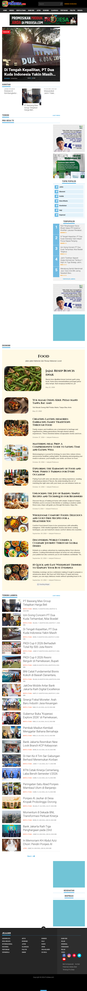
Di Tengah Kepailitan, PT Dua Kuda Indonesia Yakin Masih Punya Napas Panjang (71, 239)
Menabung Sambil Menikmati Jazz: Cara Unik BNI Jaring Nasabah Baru (71, 271)
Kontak (77, 964)
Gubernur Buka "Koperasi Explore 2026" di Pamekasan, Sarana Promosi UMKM (40, 717)
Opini (43, 947)
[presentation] (54, 32)
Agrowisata (6, 938)
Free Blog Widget (44, 584)
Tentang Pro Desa (68, 969)
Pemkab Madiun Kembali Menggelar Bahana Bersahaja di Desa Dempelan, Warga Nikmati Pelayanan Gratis (40, 731)
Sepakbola (5, 952)
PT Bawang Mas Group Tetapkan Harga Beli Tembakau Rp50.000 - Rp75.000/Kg (31, 107)
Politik (72, 10)
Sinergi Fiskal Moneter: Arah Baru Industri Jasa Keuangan (40, 701)
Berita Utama (21, 10)
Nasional (5, 947)
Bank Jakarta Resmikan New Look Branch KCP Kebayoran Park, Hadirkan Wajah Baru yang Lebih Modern (40, 745)
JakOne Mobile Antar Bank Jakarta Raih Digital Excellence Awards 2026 (41, 689)
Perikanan (65, 947)
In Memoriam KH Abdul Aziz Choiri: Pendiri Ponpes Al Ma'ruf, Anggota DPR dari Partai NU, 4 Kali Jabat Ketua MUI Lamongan (40, 844)
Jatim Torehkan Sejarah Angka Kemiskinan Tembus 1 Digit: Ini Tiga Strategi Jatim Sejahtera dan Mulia (71, 260)
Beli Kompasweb (68, 964)
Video (63, 952)
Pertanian (64, 10)
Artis (24, 938)
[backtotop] (43, 928)
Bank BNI (31, 10)
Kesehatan (63, 205)
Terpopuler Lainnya (69, 279)
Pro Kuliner (45, 949)
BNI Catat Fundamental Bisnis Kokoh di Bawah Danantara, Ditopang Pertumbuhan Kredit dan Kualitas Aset (41, 675)
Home (5, 10)
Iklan (63, 941)
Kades (43, 944)
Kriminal (64, 944)
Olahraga (54, 10)
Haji (60, 210)
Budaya (80, 10)
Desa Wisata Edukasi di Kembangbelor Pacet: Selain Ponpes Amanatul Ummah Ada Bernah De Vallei (11, 90)
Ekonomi (46, 10)
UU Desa (44, 952)
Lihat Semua (56, 115)
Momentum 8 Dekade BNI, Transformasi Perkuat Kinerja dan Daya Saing (40, 816)
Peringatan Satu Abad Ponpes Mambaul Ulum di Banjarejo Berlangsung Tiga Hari (40, 788)
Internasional (7, 944)
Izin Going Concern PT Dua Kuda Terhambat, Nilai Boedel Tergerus (71, 249)
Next (29, 856)
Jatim (39, 10)
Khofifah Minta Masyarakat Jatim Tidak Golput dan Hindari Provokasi (50, 90)
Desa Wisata (63, 201)
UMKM (24, 952)
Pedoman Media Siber (70, 967)
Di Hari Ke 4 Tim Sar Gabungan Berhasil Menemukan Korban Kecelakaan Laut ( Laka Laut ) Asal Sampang (41, 759)
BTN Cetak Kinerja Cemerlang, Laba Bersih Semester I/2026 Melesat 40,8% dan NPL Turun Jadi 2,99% (41, 773)
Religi (63, 949)
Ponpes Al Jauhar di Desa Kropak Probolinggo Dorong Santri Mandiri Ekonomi (39, 802)
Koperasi (62, 215)
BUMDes (44, 938)
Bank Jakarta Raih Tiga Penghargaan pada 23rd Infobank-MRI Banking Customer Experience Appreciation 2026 (37, 830)
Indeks (11, 10)
